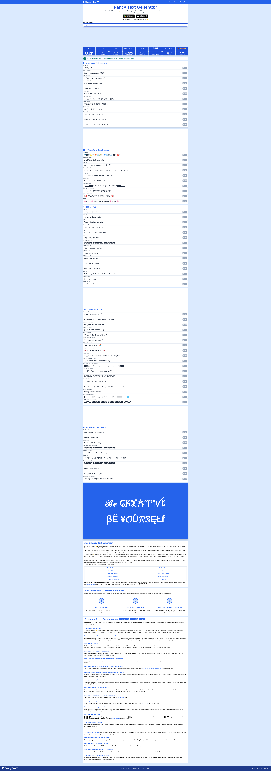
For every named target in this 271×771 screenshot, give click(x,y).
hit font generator (115, 718)
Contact (176, 2)
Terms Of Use (145, 768)
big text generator (112, 570)
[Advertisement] (125, 139)
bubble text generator (112, 573)
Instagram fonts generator (92, 732)
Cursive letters (120, 697)
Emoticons (163, 579)
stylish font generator (163, 568)
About (170, 2)
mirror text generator (112, 576)
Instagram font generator (135, 556)
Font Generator (91, 584)
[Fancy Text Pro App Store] (142, 16)
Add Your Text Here (88, 22)
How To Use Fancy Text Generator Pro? (152, 668)
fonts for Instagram (112, 568)
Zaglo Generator (145, 703)
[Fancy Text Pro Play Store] (129, 16)
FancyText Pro (259, 768)
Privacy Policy (183, 2)
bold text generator (163, 576)
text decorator (163, 570)
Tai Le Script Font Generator (112, 579)
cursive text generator (163, 573)
